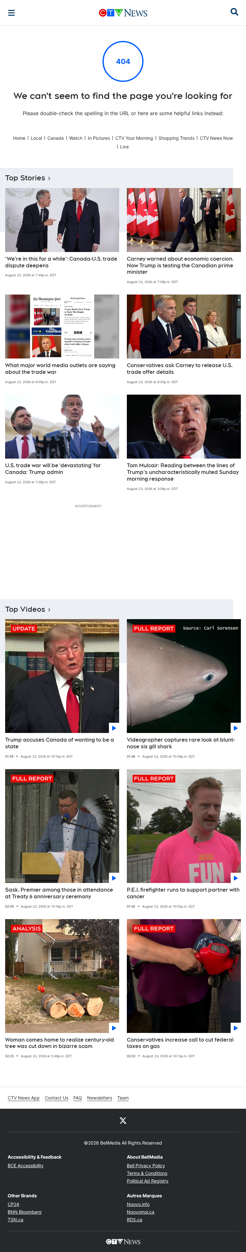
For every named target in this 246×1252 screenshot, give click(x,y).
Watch (75, 138)
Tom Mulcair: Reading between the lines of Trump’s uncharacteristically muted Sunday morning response (183, 472)
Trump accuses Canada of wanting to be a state (59, 743)
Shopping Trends (176, 138)
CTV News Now (216, 138)
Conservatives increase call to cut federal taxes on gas (180, 1043)
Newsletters (99, 1097)
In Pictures (99, 138)
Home (19, 138)
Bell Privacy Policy (146, 1165)
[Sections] (11, 12)
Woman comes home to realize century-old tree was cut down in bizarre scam (59, 1043)
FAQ (77, 1097)
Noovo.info (138, 1204)
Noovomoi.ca (140, 1212)
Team (123, 1097)
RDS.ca (134, 1219)
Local (36, 138)
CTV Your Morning (134, 138)
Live (124, 146)
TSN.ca (15, 1219)
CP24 (13, 1204)
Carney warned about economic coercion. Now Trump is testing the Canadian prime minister (180, 265)
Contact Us (56, 1097)
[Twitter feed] (123, 1120)
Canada (55, 138)
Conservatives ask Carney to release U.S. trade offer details (180, 368)
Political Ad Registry (147, 1181)
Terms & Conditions (147, 1173)
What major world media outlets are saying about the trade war (60, 368)
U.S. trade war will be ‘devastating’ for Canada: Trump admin (53, 468)
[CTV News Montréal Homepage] (123, 13)
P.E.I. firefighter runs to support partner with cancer (183, 893)
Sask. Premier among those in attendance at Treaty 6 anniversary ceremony (59, 893)
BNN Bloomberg (25, 1212)
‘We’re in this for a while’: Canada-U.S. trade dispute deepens (61, 262)
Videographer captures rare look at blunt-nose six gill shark (181, 743)
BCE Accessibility (26, 1165)
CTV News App (24, 1097)
